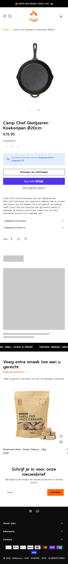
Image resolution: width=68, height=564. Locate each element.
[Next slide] (38, 110)
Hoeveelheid (9, 140)
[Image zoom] (34, 70)
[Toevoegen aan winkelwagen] (61, 441)
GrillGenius (17, 558)
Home (6, 29)
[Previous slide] (29, 110)
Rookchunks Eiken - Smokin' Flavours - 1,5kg (24, 449)
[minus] (6, 146)
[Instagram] (30, 511)
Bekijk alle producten (13, 372)
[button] (34, 172)
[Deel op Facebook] (11, 238)
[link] (25, 372)
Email (9, 492)
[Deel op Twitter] (18, 238)
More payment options (34, 188)
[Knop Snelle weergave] (61, 436)
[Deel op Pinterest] (25, 238)
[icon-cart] (60, 16)
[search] (9, 16)
